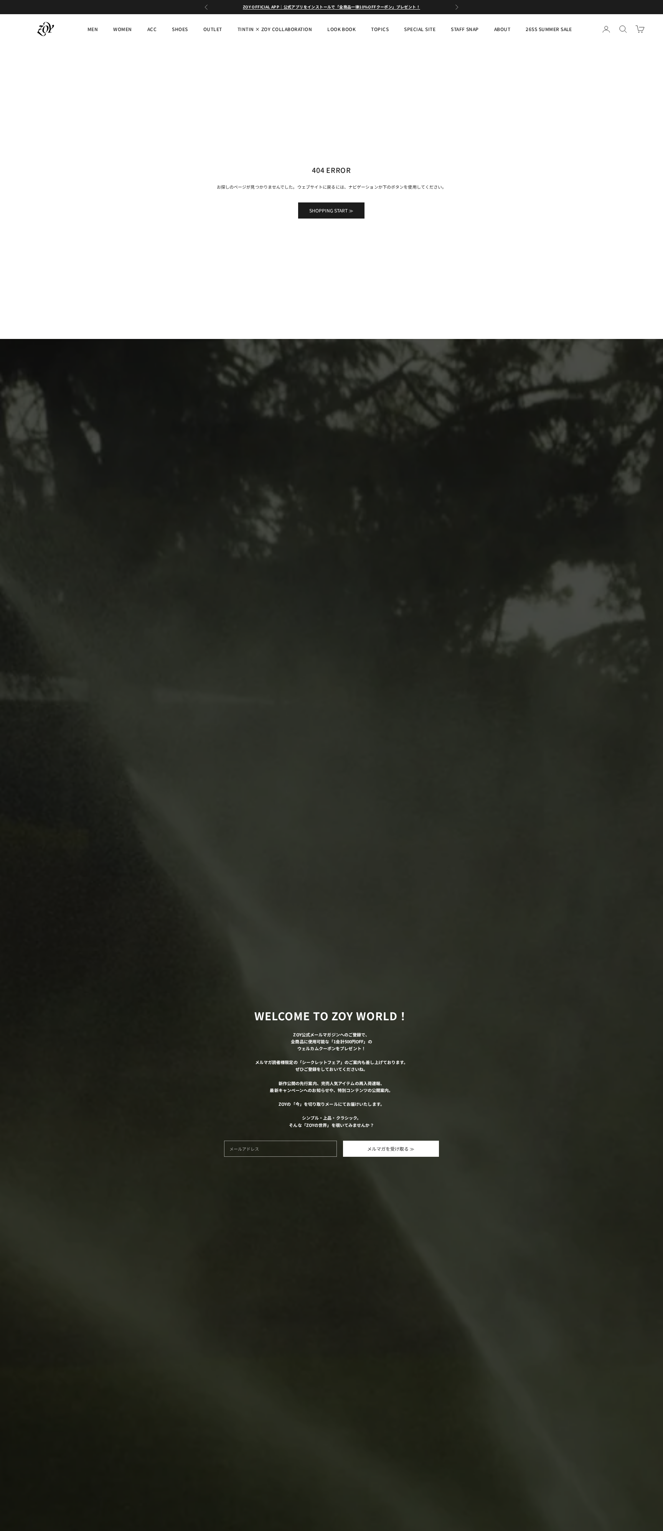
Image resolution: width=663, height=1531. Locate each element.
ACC (152, 29)
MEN (92, 29)
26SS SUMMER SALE (549, 29)
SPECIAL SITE (419, 29)
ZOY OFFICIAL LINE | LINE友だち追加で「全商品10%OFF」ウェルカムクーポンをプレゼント (331, 7)
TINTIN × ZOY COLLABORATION (274, 29)
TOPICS (380, 29)
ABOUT (502, 29)
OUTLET (212, 29)
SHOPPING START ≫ (331, 210)
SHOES (180, 29)
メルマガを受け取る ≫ (390, 1148)
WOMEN (122, 29)
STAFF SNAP (465, 29)
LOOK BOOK (341, 29)
